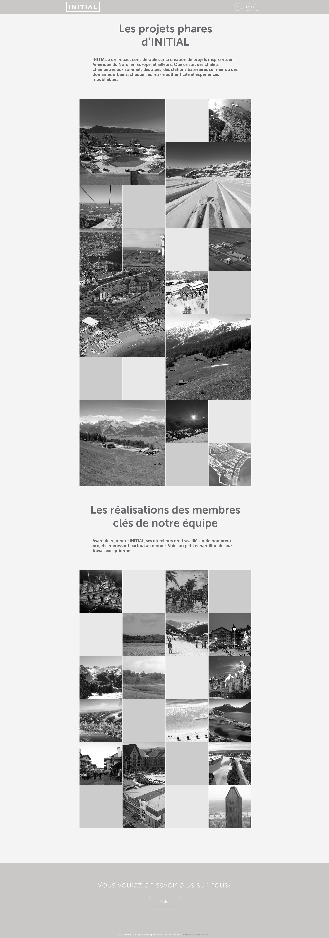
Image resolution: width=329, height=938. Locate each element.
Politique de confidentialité (195, 935)
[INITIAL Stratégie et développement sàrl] (83, 6)
